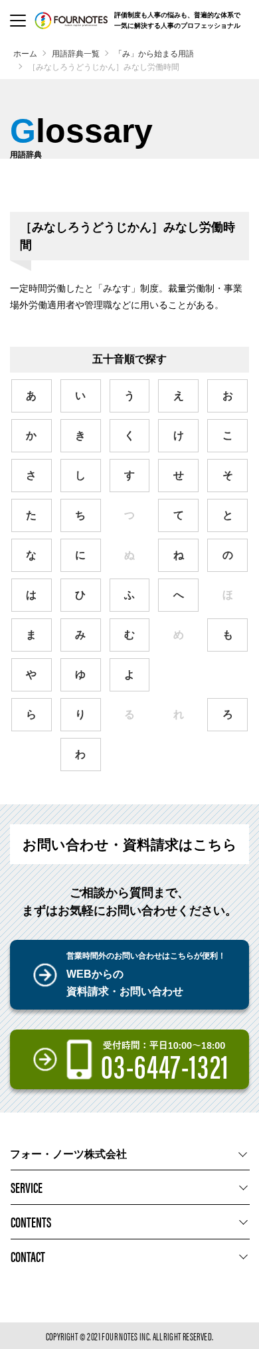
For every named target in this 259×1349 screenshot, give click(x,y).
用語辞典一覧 (76, 53)
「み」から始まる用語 (154, 53)
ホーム (25, 53)
